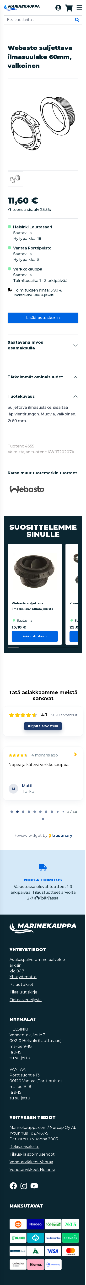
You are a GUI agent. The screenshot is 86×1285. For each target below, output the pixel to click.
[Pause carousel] (43, 818)
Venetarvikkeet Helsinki (32, 1169)
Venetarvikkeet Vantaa (31, 1162)
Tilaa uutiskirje (23, 992)
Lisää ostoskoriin (43, 317)
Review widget (28, 835)
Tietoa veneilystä (26, 1000)
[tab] (12, 812)
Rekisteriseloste (24, 1146)
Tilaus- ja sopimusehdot (32, 1154)
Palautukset (21, 984)
